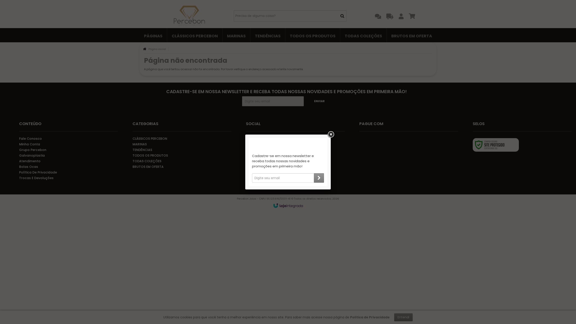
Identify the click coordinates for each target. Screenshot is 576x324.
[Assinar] (319, 178)
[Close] (331, 134)
